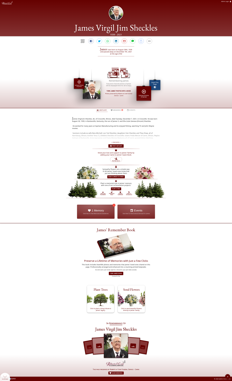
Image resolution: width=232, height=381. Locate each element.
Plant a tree (116, 189)
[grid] (116, 85)
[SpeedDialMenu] (227, 376)
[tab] (102, 110)
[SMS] (132, 41)
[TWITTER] (99, 41)
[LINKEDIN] (116, 41)
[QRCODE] (82, 41)
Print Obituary (117, 146)
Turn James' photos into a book (119, 91)
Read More (116, 142)
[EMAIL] (124, 41)
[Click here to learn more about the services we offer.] (116, 363)
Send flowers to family (116, 176)
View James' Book (116, 273)
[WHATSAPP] (107, 41)
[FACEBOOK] (91, 41)
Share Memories (117, 373)
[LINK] (149, 41)
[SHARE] (141, 41)
